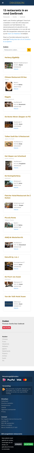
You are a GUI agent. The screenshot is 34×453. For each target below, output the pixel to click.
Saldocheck (4, 401)
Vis (3, 361)
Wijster (21, 65)
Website (16, 69)
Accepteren (28, 444)
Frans (4, 342)
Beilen (20, 84)
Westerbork (22, 104)
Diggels (8, 97)
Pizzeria (4, 353)
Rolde (20, 144)
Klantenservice (5, 405)
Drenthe (15, 17)
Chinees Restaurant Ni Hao (16, 77)
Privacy (3, 411)
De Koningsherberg (12, 176)
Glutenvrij (5, 344)
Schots (4, 356)
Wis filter (6, 328)
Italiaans (5, 346)
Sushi (4, 358)
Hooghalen (22, 163)
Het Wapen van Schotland (15, 156)
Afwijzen (18, 444)
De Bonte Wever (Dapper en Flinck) (19, 117)
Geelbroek (22, 17)
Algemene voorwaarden (8, 409)
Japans (4, 349)
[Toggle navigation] (3, 3)
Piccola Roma (10, 218)
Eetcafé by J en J (12, 257)
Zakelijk (3, 407)
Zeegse (21, 205)
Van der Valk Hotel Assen (15, 296)
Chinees (5, 339)
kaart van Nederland (14, 34)
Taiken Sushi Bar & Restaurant (17, 136)
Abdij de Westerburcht (14, 237)
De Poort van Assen (13, 277)
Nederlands (6, 351)
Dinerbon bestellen (7, 403)
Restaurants (6, 17)
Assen (20, 124)
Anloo (20, 183)
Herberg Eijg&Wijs (12, 57)
